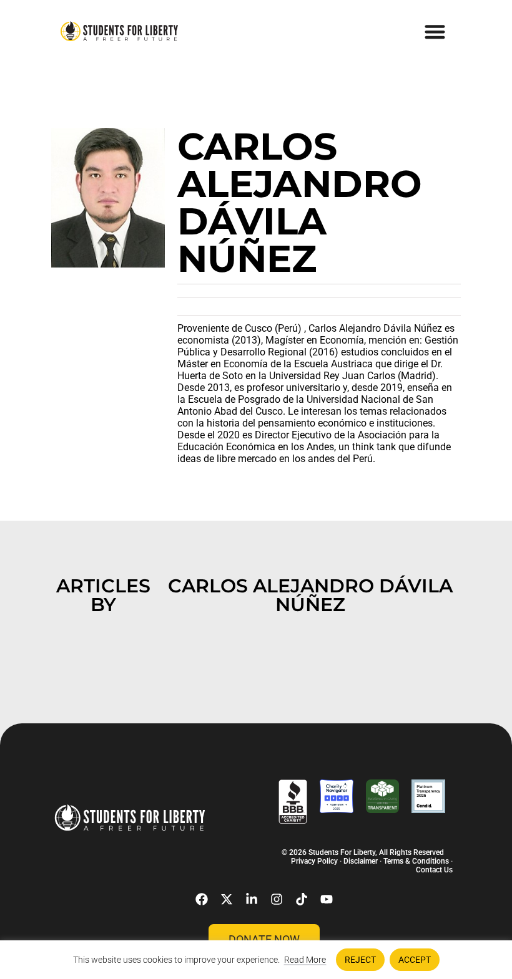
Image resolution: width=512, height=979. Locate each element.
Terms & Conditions (416, 861)
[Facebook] (201, 899)
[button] (435, 31)
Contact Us (434, 870)
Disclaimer (360, 861)
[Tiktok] (301, 899)
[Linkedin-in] (251, 899)
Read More (305, 960)
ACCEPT (414, 960)
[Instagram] (276, 899)
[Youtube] (326, 899)
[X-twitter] (226, 899)
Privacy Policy (314, 861)
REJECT (360, 960)
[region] (256, 959)
